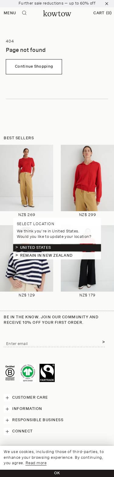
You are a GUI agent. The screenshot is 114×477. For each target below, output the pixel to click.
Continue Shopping (34, 67)
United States (35, 247)
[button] (102, 13)
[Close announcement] (106, 3)
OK (57, 473)
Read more (36, 463)
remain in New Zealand (46, 255)
